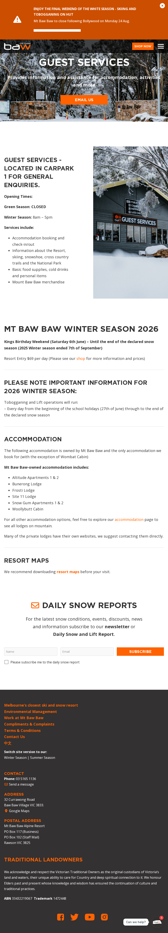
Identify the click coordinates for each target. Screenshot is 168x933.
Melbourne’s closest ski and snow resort (41, 705)
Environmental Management (30, 711)
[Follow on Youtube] (91, 917)
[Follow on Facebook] (62, 917)
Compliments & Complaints (29, 724)
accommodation (129, 519)
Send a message (21, 784)
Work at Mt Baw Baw (23, 717)
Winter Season (15, 757)
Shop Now (142, 46)
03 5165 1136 (26, 779)
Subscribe (140, 651)
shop (80, 358)
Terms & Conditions (22, 730)
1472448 (59, 898)
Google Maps (19, 811)
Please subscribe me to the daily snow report (44, 662)
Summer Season (42, 757)
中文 (7, 743)
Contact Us (14, 736)
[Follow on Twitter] (76, 917)
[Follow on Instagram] (104, 917)
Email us (84, 100)
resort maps (68, 571)
